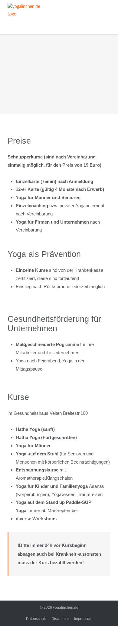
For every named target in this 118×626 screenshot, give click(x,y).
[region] (59, 74)
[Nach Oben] (102, 611)
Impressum (83, 619)
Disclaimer (60, 619)
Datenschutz (36, 619)
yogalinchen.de (65, 607)
